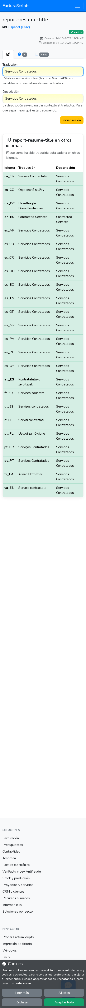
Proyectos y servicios (18, 885)
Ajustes (64, 992)
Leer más (22, 992)
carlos (77, 32)
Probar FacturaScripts (18, 937)
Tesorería (9, 858)
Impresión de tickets (17, 944)
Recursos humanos (16, 898)
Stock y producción (16, 878)
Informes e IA (12, 905)
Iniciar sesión (72, 120)
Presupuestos (13, 845)
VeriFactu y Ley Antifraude (22, 871)
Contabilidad (11, 851)
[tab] (8, 54)
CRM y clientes (13, 891)
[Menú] (77, 6)
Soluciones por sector (18, 911)
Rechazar (22, 1002)
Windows (10, 950)
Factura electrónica (16, 865)
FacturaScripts (16, 6)
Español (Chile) (19, 27)
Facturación (11, 838)
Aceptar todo (64, 1002)
